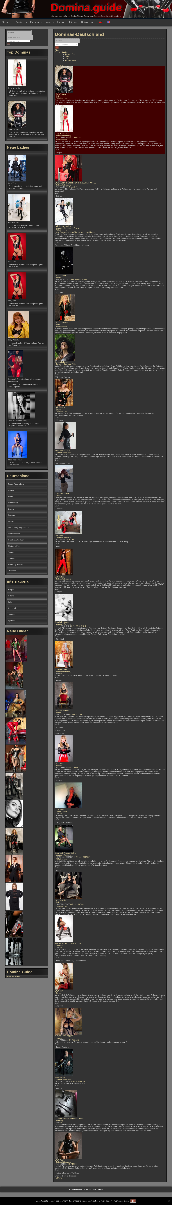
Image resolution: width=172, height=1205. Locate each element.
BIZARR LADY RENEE (64, 1036)
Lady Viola (12, 183)
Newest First (70, 54)
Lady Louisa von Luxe (63, 226)
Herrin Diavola (60, 275)
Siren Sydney (61, 94)
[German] (101, 22)
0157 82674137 (73, 540)
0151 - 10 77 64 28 (77, 1081)
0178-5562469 (72, 187)
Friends (72, 22)
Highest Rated (70, 60)
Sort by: (62, 52)
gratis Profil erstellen (14, 977)
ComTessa (59, 536)
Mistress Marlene (62, 711)
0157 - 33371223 (75, 138)
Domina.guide (86, 8)
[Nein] (168, 1201)
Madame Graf (60, 1077)
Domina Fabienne (61, 362)
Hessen (59, 496)
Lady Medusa (60, 407)
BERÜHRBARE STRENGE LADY (68, 944)
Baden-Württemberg (63, 136)
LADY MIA (59, 991)
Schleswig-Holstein (15, 565)
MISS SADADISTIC (62, 450)
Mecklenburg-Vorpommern (18, 527)
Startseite (6, 22)
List (57, 65)
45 (61, 1178)
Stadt (67, 58)
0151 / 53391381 (75, 768)
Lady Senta (60, 810)
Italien (10, 602)
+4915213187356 (75, 715)
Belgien (11, 590)
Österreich (12, 608)
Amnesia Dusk (14, 222)
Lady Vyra (12, 262)
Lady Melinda (13, 340)
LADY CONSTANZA (63, 323)
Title (67, 56)
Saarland (59, 946)
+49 (60, 673)
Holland (11, 596)
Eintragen (35, 22)
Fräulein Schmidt (62, 494)
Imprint (100, 1189)
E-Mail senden (61, 98)
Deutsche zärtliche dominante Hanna (69, 1119)
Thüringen (12, 571)
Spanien (11, 621)
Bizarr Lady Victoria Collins (65, 853)
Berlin (58, 96)
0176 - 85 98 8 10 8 (78, 626)
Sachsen (11, 558)
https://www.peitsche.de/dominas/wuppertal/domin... (76, 232)
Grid (61, 65)
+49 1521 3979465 (77, 904)
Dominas (20, 22)
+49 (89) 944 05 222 (79, 279)
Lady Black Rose (62, 134)
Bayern (76, 228)
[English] (109, 22)
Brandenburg (13, 503)
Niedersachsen (61, 812)
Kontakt (60, 22)
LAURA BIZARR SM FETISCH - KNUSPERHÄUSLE (75, 183)
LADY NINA (59, 764)
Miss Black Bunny (15, 460)
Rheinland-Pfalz (69, 364)
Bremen (11, 509)
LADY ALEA (59, 1160)
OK (133, 1201)
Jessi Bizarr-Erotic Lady (17, 421)
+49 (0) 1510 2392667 (81, 857)
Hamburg (59, 1121)
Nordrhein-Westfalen (63, 228)
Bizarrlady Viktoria (62, 622)
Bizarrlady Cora (61, 669)
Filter (57, 50)
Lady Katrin (59, 577)
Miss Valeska (61, 900)
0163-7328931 (72, 1164)
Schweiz (11, 614)
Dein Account (87, 22)
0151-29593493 (73, 1040)
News (48, 22)
